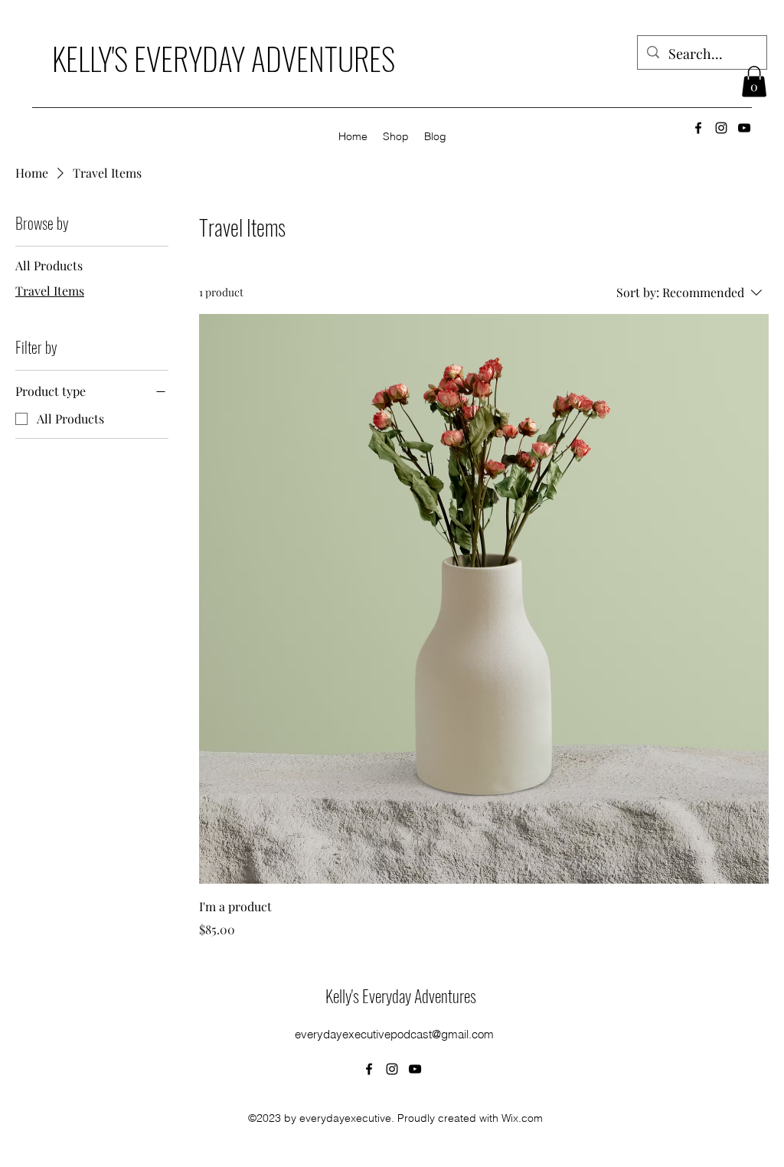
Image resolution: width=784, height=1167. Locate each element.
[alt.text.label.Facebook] (698, 128)
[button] (754, 81)
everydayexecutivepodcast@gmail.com (394, 1034)
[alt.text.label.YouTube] (744, 128)
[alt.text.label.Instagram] (721, 128)
